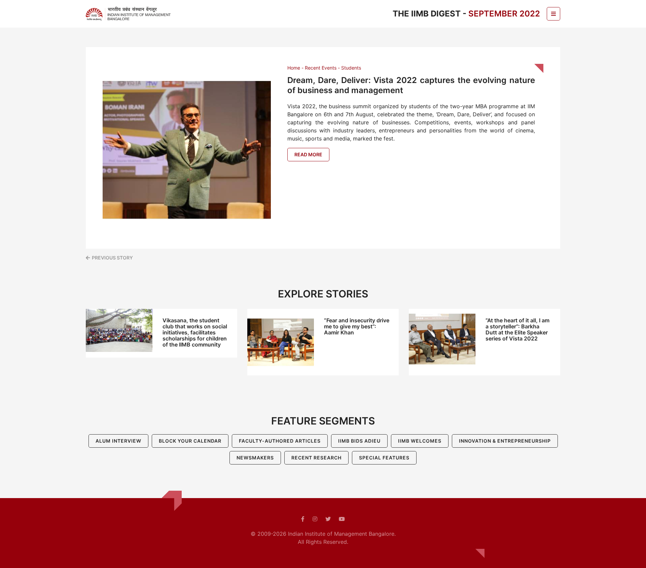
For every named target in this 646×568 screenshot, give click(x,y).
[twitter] (328, 519)
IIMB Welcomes (419, 441)
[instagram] (315, 519)
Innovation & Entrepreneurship (505, 441)
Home (293, 68)
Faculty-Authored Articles (280, 441)
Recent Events (320, 68)
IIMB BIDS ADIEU (359, 441)
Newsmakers (255, 457)
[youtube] (342, 519)
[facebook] (302, 519)
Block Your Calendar (190, 441)
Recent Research (316, 457)
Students (351, 68)
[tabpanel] (161, 333)
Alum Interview (118, 441)
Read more (308, 154)
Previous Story (112, 257)
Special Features (384, 457)
